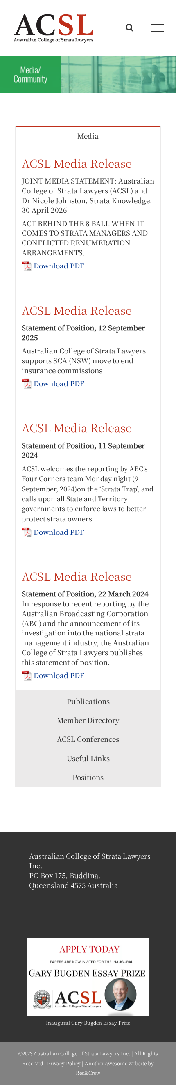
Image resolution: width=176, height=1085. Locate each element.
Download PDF (59, 265)
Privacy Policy (64, 1063)
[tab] (88, 135)
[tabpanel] (88, 418)
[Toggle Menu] (157, 28)
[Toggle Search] (129, 27)
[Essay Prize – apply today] (88, 942)
